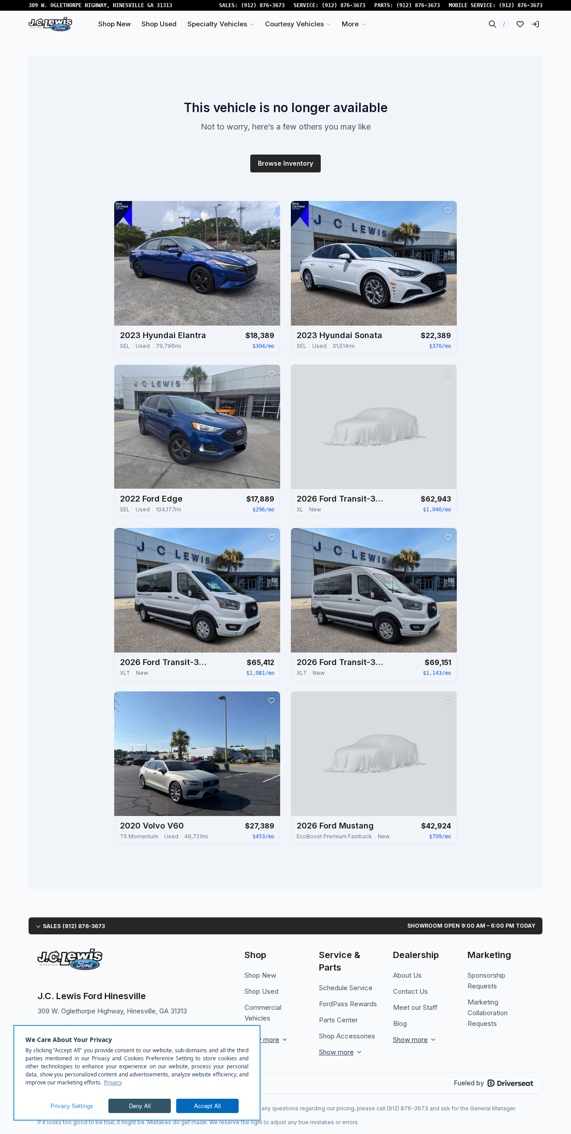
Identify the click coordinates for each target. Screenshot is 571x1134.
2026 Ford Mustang (335, 825)
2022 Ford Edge (151, 498)
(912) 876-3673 (263, 5)
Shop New (260, 975)
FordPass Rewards (348, 1004)
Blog (400, 1023)
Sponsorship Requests (486, 980)
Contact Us (410, 991)
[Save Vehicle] (271, 209)
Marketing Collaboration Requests (488, 1013)
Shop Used (261, 991)
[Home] (50, 24)
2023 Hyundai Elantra (163, 335)
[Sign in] (535, 24)
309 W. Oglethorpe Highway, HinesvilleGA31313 (100, 5)
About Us (407, 975)
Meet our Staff (415, 1007)
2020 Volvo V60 (152, 825)
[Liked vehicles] (520, 24)
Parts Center (338, 1020)
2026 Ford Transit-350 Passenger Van (341, 498)
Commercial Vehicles (262, 1012)
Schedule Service (345, 987)
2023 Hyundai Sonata (339, 335)
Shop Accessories (347, 1036)
